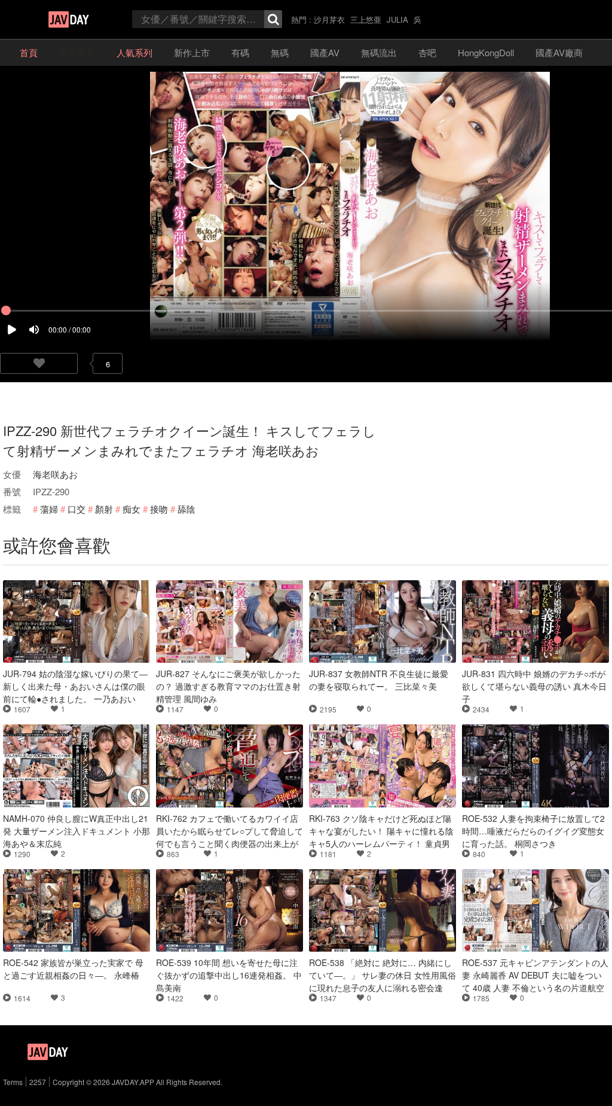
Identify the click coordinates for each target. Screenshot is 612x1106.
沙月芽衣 (329, 19)
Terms (13, 1082)
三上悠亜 (365, 19)
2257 (37, 1082)
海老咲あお (55, 474)
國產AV (324, 52)
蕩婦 (49, 508)
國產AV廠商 (559, 52)
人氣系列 (134, 52)
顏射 (104, 508)
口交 (76, 508)
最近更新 (77, 52)
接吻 (159, 508)
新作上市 (192, 52)
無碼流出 (379, 52)
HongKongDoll (486, 52)
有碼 (240, 52)
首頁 (29, 52)
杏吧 (427, 52)
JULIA (397, 19)
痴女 (131, 508)
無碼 (280, 52)
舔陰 (186, 508)
